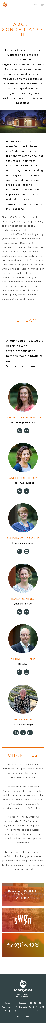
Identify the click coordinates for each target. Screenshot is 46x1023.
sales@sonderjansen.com (22, 1011)
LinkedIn (38, 1011)
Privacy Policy (23, 1016)
